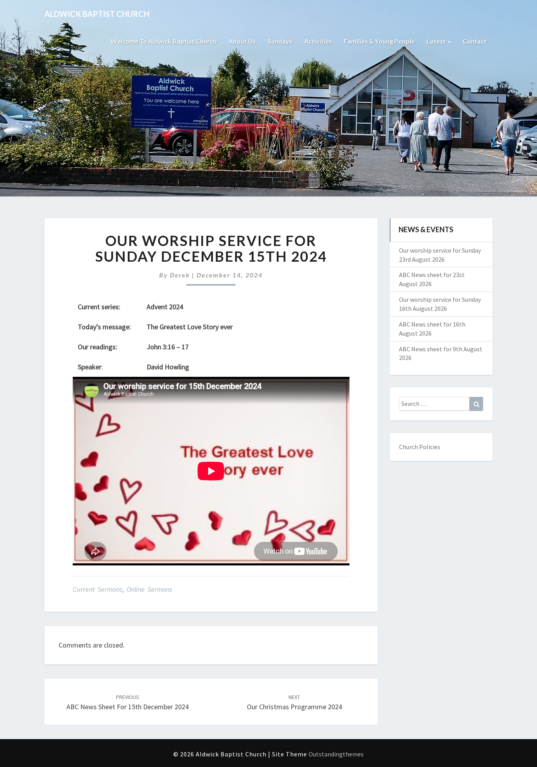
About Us (242, 41)
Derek (180, 275)
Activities (318, 41)
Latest (437, 41)
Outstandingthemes (336, 754)
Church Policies (419, 447)
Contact (475, 41)
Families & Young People (379, 41)
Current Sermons (97, 589)
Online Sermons (149, 589)
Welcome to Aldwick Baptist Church (163, 41)
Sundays (280, 41)
